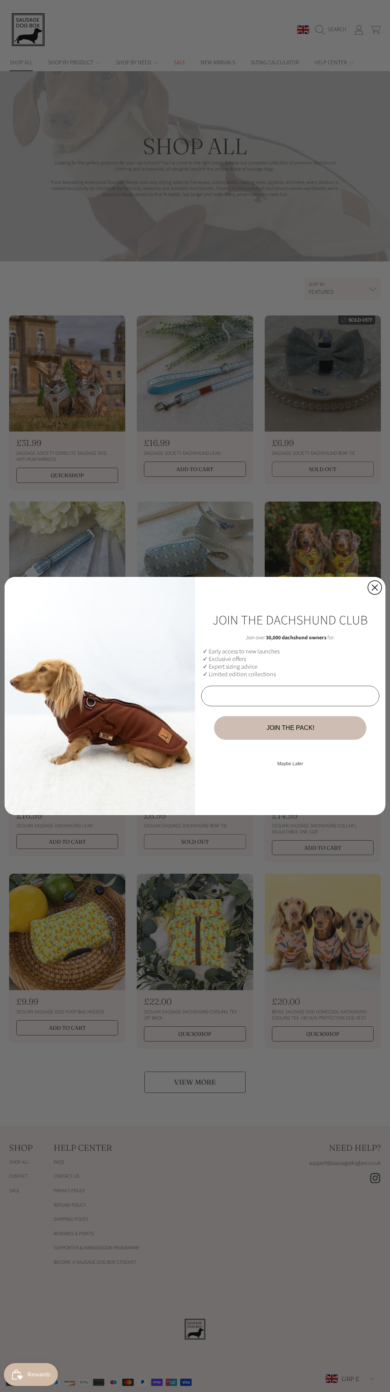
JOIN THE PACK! (290, 728)
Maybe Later (290, 763)
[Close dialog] (375, 587)
